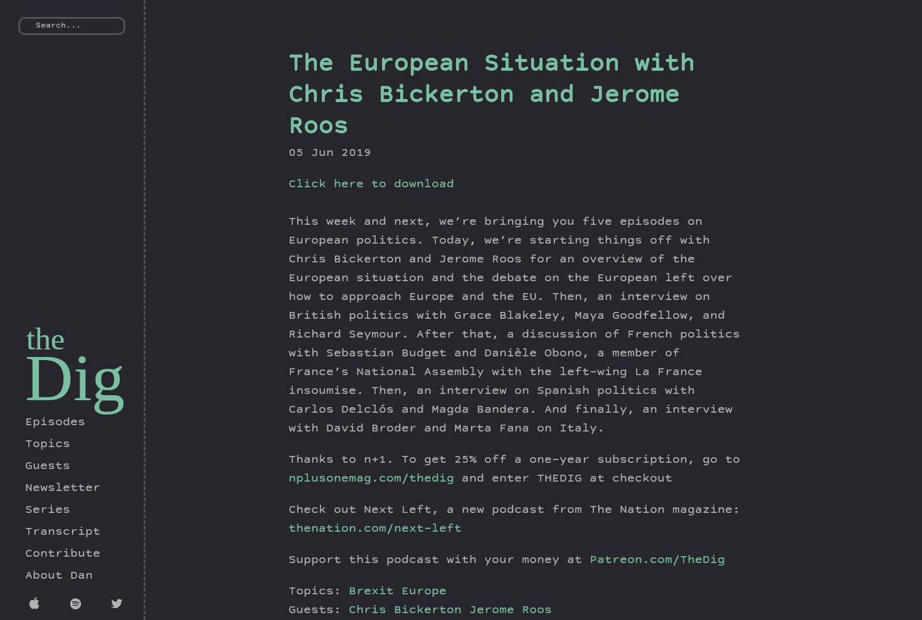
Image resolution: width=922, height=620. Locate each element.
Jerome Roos (510, 610)
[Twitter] (119, 605)
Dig (75, 378)
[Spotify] (78, 605)
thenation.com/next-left (375, 529)
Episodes (55, 422)
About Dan (59, 576)
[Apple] (37, 605)
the (45, 338)
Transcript (62, 532)
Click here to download (371, 184)
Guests (47, 466)
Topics (47, 444)
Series (47, 510)
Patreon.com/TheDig (657, 560)
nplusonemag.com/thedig (371, 479)
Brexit (371, 592)
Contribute (62, 554)
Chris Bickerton (409, 610)
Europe (424, 592)
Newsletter (62, 488)
